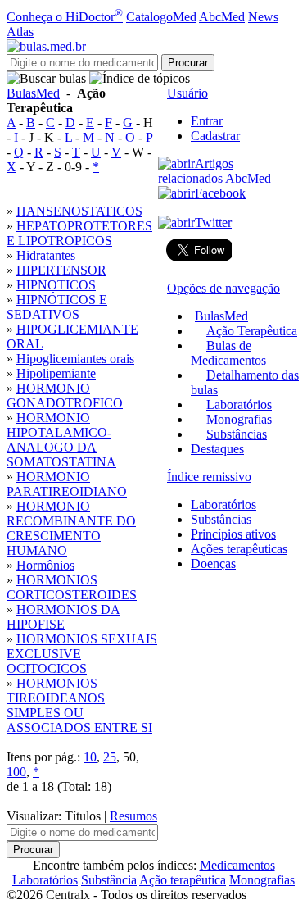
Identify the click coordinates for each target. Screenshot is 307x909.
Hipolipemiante (56, 373)
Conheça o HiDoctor (65, 17)
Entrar (207, 121)
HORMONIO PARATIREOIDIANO (67, 484)
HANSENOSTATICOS (79, 211)
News (263, 17)
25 (109, 757)
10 (90, 757)
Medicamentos (237, 865)
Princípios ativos (233, 534)
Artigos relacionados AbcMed (214, 171)
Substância (109, 880)
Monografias (239, 419)
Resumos (133, 816)
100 (16, 772)
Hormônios (45, 565)
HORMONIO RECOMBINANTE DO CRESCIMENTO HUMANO (71, 528)
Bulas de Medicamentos (228, 353)
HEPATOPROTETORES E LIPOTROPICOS (79, 233)
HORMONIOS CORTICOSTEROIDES (72, 587)
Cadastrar (215, 136)
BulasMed (33, 93)
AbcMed (222, 17)
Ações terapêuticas (239, 549)
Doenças (213, 563)
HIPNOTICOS (56, 285)
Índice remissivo (209, 477)
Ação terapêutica (182, 880)
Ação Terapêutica (251, 331)
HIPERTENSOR (61, 270)
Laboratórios (239, 404)
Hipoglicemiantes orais (75, 359)
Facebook (220, 193)
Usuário (187, 93)
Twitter (213, 223)
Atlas (20, 32)
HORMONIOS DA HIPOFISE (63, 616)
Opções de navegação (223, 288)
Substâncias (236, 434)
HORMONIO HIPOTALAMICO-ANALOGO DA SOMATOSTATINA (61, 440)
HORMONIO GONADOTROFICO (65, 395)
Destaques (217, 449)
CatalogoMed (161, 17)
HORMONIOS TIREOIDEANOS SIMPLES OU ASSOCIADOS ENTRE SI (79, 705)
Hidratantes (45, 255)
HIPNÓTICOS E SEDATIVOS (57, 307)
